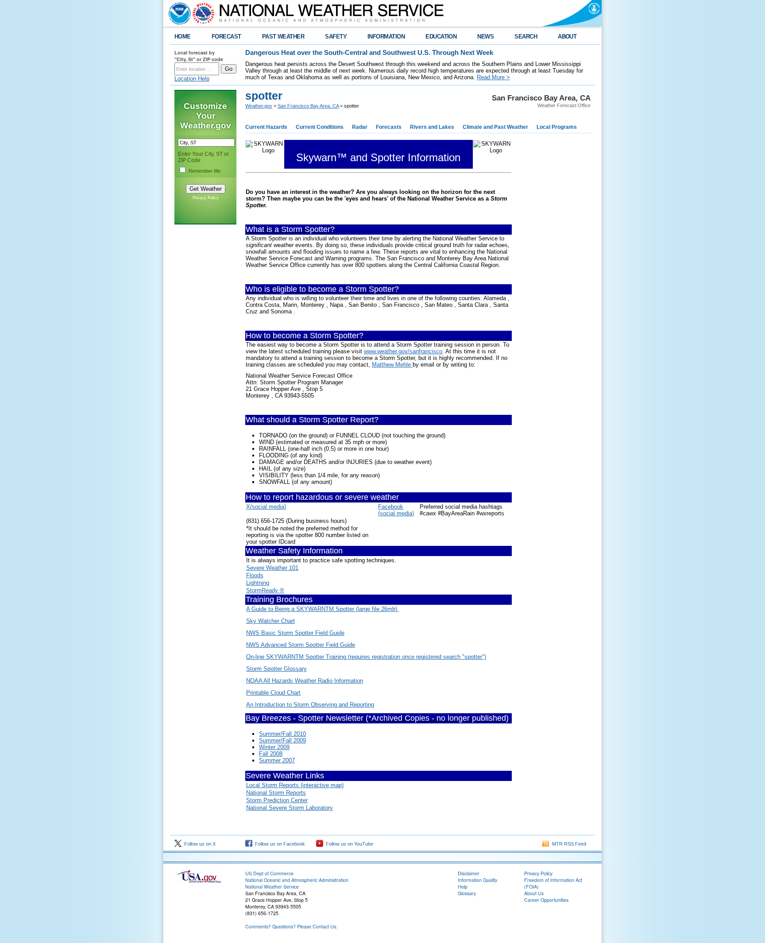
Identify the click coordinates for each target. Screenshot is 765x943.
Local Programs (557, 127)
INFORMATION (386, 36)
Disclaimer (468, 873)
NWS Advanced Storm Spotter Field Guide (300, 645)
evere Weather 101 (274, 567)
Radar (359, 127)
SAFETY (336, 36)
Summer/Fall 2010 (282, 733)
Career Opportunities (546, 900)
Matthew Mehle (392, 364)
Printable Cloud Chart (273, 692)
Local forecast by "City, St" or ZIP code (198, 55)
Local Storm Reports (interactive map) (295, 785)
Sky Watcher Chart (270, 621)
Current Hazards (266, 127)
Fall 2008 (270, 753)
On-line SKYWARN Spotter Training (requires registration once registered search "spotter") (366, 656)
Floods (254, 575)
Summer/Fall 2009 (282, 740)
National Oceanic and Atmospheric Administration (296, 880)
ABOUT (567, 36)
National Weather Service (272, 886)
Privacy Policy (206, 198)
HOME (182, 36)
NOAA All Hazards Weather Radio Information (304, 680)
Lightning (257, 583)
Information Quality (477, 880)
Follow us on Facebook (278, 843)
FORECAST (226, 36)
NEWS (485, 36)
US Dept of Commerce (269, 873)
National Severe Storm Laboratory (289, 807)
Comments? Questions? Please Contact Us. (291, 926)
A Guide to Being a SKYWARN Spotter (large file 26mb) (322, 609)
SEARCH (525, 36)
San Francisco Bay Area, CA (308, 105)
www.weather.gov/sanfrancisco (403, 351)
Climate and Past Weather (495, 127)
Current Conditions (320, 127)
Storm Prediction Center (277, 800)
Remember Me (204, 171)
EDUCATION (440, 36)
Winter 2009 (274, 747)
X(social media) (266, 506)
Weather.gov (258, 105)
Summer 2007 (277, 760)
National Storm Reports (276, 792)
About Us (534, 893)
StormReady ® (265, 590)
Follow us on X (199, 843)
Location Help (191, 78)
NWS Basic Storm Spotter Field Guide (295, 633)
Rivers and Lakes (432, 127)
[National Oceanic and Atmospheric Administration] (177, 13)
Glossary (467, 893)
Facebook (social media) (396, 510)
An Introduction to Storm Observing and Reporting (310, 704)
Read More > (493, 77)
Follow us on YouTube (348, 843)
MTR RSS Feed (567, 843)
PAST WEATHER (283, 36)
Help (463, 886)
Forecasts (389, 127)
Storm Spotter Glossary (276, 668)
